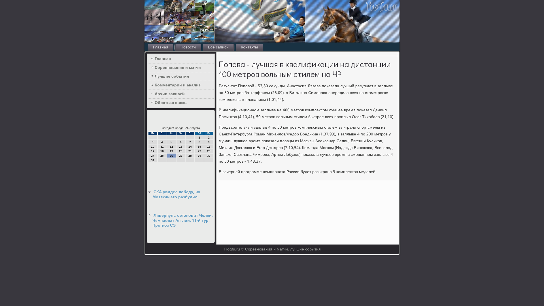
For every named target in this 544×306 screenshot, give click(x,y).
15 (199, 146)
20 (180, 151)
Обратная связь (171, 102)
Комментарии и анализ (178, 85)
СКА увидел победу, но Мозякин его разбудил (176, 195)
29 (199, 155)
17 (152, 151)
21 (190, 151)
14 (190, 146)
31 (152, 160)
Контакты (249, 47)
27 (180, 155)
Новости (188, 47)
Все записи (218, 47)
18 (162, 151)
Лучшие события (172, 76)
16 (209, 146)
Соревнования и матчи (178, 67)
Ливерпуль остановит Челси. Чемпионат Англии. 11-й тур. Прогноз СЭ (182, 220)
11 (162, 146)
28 (190, 155)
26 (171, 155)
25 (162, 155)
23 (209, 151)
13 (180, 146)
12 (171, 146)
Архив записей (170, 94)
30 (209, 155)
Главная (160, 47)
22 (199, 151)
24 (152, 155)
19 (171, 151)
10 (152, 146)
